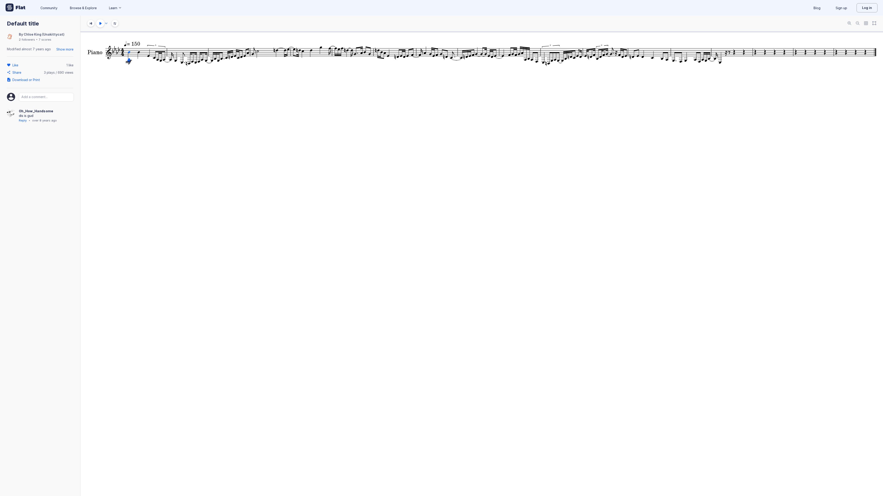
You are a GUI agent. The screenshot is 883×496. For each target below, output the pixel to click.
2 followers (27, 39)
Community (48, 8)
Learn (113, 8)
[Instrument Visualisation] (115, 23)
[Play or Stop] (100, 23)
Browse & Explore (83, 8)
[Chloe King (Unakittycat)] (9, 37)
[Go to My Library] (16, 7)
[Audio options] (106, 23)
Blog (817, 8)
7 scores (45, 39)
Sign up (841, 8)
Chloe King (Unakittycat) (44, 34)
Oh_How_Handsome (36, 111)
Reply (23, 120)
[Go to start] (90, 23)
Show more (64, 49)
